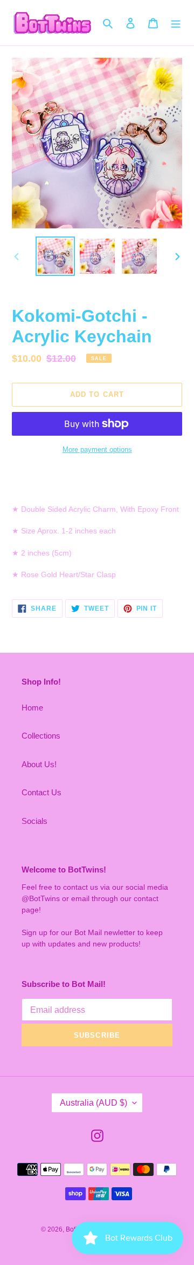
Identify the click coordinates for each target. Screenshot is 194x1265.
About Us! (39, 764)
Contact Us (41, 792)
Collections (41, 735)
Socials (34, 821)
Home (32, 707)
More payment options (97, 449)
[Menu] (175, 23)
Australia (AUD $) (93, 1102)
